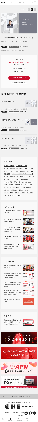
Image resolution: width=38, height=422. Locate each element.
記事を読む (10, 420)
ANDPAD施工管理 (9, 166)
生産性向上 (14, 190)
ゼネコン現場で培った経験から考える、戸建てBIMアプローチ (15, 146)
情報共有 (6, 190)
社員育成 (21, 190)
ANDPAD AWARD (21, 166)
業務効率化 (17, 182)
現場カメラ (14, 50)
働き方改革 (10, 179)
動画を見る (19, 420)
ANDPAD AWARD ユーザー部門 (13, 168)
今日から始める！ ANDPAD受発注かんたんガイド (12, 211)
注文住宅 (26, 168)
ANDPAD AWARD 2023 (16, 184)
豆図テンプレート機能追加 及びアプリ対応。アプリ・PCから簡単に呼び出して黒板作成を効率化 (12, 275)
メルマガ (34, 420)
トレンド (4, 46)
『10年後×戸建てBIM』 (8, 138)
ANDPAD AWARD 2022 (14, 187)
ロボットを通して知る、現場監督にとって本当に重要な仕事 (14, 109)
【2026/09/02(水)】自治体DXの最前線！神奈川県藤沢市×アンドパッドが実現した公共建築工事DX (12, 322)
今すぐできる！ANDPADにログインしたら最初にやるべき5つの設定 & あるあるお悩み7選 (12, 246)
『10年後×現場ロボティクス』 (9, 101)
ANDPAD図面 (27, 187)
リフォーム (18, 195)
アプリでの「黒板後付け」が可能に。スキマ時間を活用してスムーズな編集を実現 (12, 284)
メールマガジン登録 (19, 415)
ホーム (2, 396)
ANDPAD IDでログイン (19, 78)
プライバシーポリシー (15, 412)
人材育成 (16, 179)
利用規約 (23, 412)
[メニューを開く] (35, 2)
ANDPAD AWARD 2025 (11, 176)
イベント (27, 420)
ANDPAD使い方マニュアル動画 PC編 (12, 300)
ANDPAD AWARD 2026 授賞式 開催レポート (12, 237)
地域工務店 (11, 195)
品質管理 (22, 192)
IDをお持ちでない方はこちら (19, 82)
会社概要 (7, 412)
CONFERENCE (6, 50)
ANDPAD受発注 (20, 171)
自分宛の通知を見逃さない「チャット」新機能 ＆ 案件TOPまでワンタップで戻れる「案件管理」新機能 (12, 292)
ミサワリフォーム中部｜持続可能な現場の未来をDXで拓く (12, 220)
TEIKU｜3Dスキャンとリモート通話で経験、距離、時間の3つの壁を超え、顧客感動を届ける (12, 229)
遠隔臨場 (21, 50)
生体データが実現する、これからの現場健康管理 (12, 127)
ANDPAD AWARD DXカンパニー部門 (22, 174)
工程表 (17, 192)
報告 (26, 190)
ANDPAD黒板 (8, 182)
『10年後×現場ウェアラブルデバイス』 (12, 120)
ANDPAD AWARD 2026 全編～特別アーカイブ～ (12, 266)
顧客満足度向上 (25, 179)
